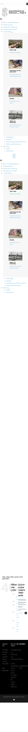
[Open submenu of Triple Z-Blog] (12, 173)
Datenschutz (17, 696)
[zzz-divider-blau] (14, 154)
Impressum (22, 696)
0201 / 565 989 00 (14, 677)
